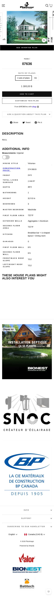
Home (26, 59)
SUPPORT (26, 518)
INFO (26, 510)
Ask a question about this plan (27, 114)
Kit (35, 78)
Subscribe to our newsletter (26, 526)
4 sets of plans (23, 78)
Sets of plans (27, 73)
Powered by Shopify (27, 546)
